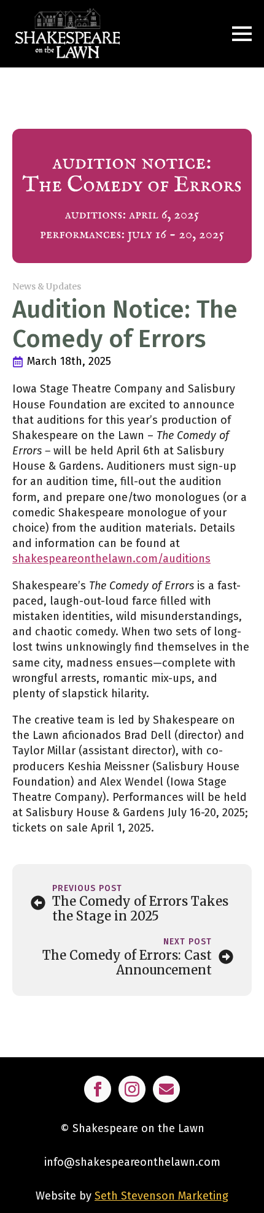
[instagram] (132, 1089)
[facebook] (97, 1089)
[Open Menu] (242, 34)
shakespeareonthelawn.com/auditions (111, 558)
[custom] (166, 1089)
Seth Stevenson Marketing (161, 1196)
